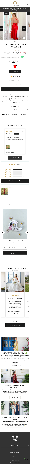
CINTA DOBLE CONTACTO (15, 240)
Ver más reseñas (15, 325)
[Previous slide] (2, 144)
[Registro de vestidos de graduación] (15, 376)
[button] (14, 50)
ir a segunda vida (15, 365)
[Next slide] (27, 144)
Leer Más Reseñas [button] (15, 158)
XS (9, 61)
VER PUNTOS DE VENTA (15, 428)
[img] (9, 131)
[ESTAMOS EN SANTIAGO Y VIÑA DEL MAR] (15, 408)
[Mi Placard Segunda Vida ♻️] (15, 344)
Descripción (15, 106)
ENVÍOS (15, 109)
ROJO (15, 66)
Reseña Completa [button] (10, 152)
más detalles (15, 397)
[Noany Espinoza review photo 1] (8, 147)
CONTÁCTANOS (14, 452)
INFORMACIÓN (15, 445)
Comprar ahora (15, 88)
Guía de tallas (15, 71)
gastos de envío (12, 53)
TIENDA (14, 449)
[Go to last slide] (3, 232)
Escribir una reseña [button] (15, 181)
